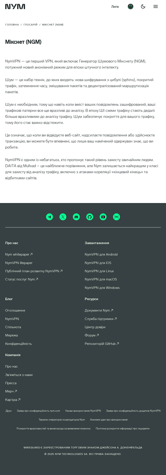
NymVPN (12, 319)
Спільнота (13, 327)
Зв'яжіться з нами (19, 375)
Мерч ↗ (11, 391)
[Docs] (130, 6)
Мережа (11, 335)
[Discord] (76, 216)
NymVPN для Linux (99, 271)
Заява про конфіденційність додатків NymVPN (133, 411)
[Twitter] (62, 216)
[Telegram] (49, 216)
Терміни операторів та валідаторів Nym (62, 420)
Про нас (11, 366)
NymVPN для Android (101, 254)
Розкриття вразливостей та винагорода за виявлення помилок (54, 428)
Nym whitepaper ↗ (19, 254)
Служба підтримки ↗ (101, 319)
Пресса (10, 383)
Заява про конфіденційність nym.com (38, 411)
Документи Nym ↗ (99, 310)
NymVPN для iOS (98, 263)
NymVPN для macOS (101, 279)
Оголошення (15, 310)
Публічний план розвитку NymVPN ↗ (34, 271)
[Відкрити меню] (155, 6)
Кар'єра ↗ (13, 400)
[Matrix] (116, 216)
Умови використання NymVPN (83, 411)
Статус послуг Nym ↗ (21, 279)
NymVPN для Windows (102, 288)
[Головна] (16, 6)
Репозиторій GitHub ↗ (102, 344)
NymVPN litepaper (18, 263)
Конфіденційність (18, 344)
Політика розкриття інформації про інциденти (123, 428)
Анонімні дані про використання (109, 420)
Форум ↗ (92, 335)
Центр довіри (95, 327)
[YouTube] (103, 216)
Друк (9, 411)
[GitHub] (89, 216)
